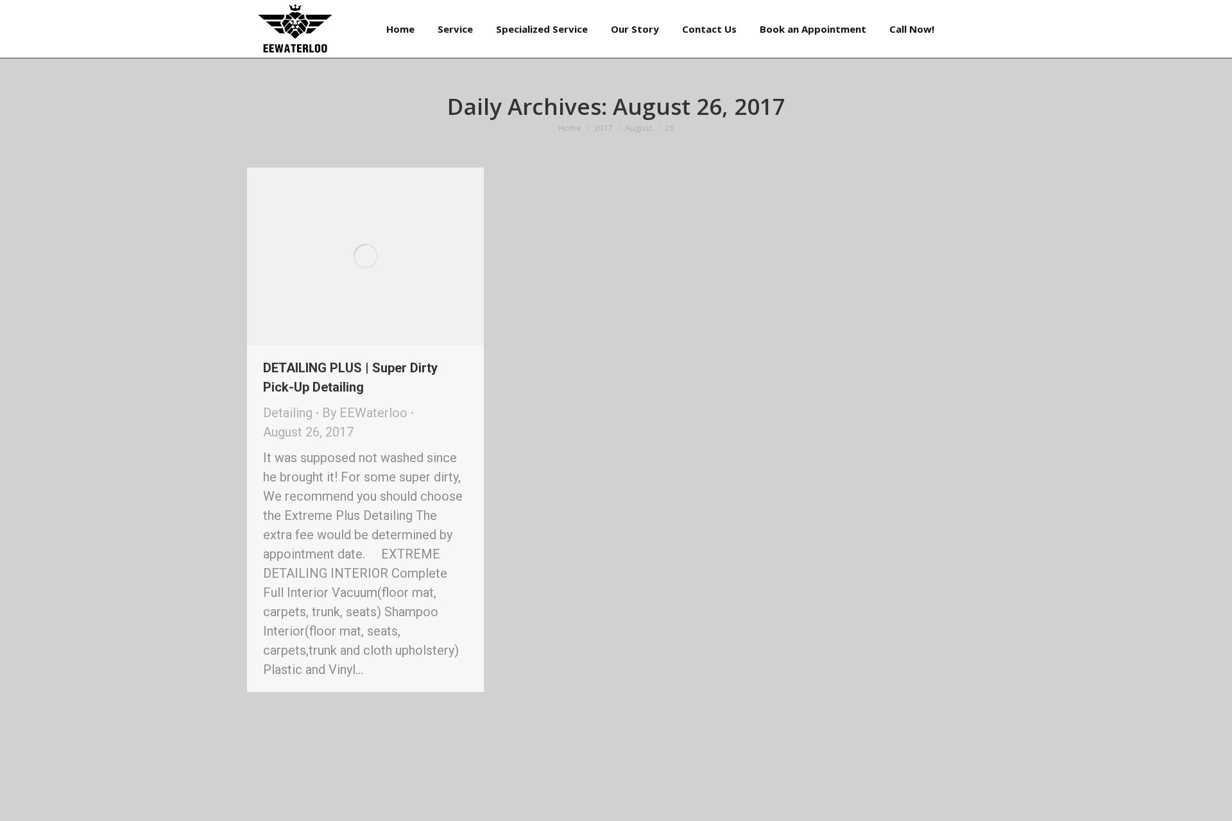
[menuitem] (400, 29)
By (364, 412)
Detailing (287, 412)
